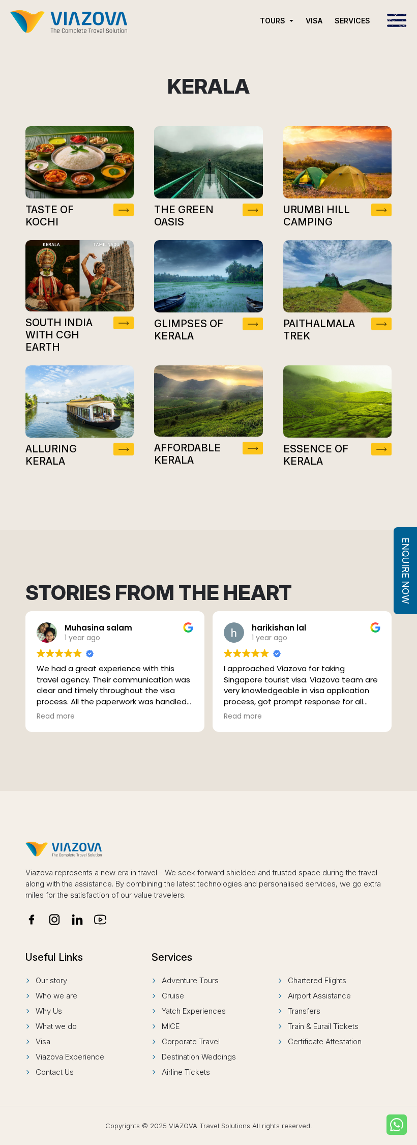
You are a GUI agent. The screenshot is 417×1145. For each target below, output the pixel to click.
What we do (56, 1026)
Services (352, 20)
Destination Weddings (199, 1057)
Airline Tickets (186, 1072)
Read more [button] (56, 716)
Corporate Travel (191, 1041)
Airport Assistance (319, 995)
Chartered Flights (317, 980)
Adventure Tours (190, 980)
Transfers (304, 1011)
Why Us (49, 1011)
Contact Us (55, 1072)
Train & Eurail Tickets (323, 1026)
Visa (314, 20)
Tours (273, 20)
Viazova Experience (70, 1057)
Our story (51, 980)
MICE (171, 1026)
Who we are (56, 995)
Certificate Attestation (325, 1041)
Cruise (173, 995)
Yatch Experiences (194, 1011)
